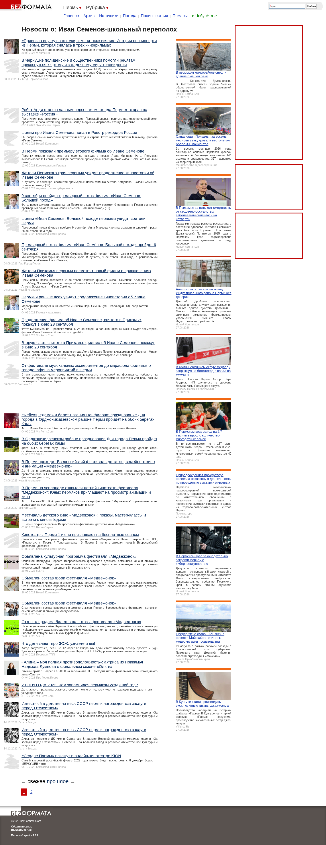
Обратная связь (21, 826)
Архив (89, 16)
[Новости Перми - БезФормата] (26, 5)
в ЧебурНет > (204, 16)
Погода (129, 16)
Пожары (180, 16)
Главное (71, 16)
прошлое (58, 781)
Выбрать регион (21, 829)
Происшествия (154, 16)
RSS (35, 835)
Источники (108, 16)
